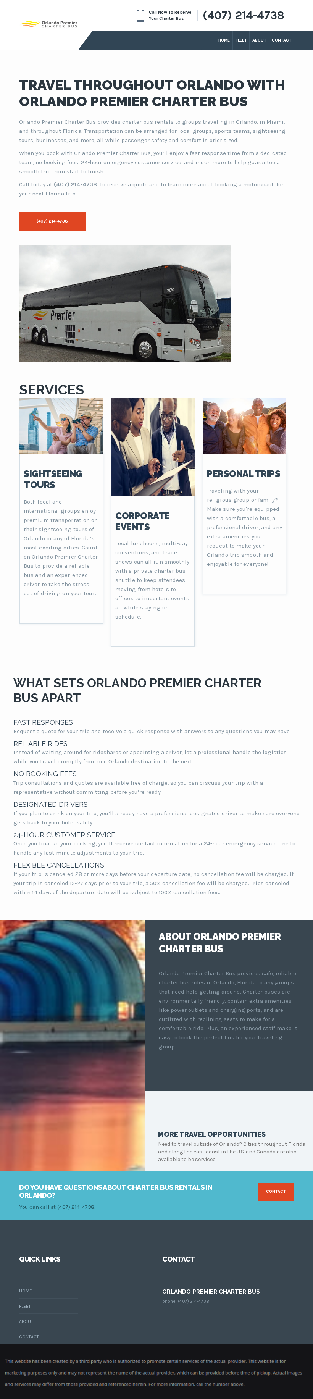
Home (224, 40)
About (259, 40)
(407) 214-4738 (243, 15)
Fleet (241, 40)
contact (276, 1191)
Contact (281, 40)
